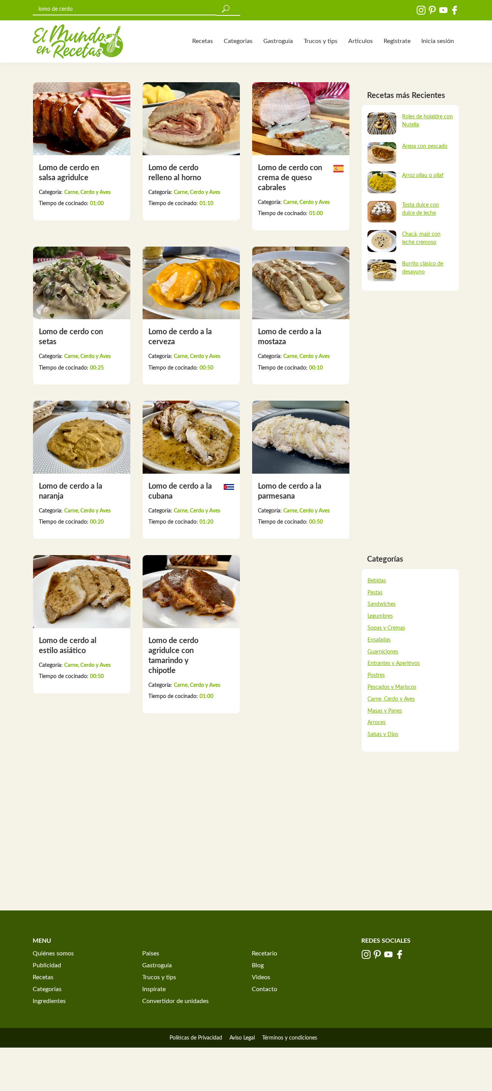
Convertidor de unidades (175, 1001)
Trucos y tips (320, 41)
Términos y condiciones (289, 1038)
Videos (261, 977)
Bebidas (376, 581)
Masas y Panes (384, 711)
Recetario (264, 953)
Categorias (238, 41)
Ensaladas (379, 640)
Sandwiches (381, 604)
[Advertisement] (410, 422)
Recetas (202, 41)
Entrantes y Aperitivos (393, 663)
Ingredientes (49, 1001)
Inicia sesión (437, 41)
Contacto (264, 989)
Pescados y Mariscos (391, 687)
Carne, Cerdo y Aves (87, 192)
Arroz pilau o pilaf (423, 175)
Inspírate (154, 989)
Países (150, 953)
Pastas (374, 592)
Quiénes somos (53, 953)
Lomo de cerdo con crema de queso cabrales (290, 178)
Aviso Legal (242, 1038)
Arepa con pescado (424, 146)
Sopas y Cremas (386, 628)
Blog (258, 965)
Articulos (360, 41)
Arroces (376, 722)
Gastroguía (278, 41)
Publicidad (47, 965)
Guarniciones (382, 652)
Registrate (397, 41)
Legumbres (380, 616)
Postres (376, 675)
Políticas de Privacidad (196, 1038)
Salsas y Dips (382, 734)
